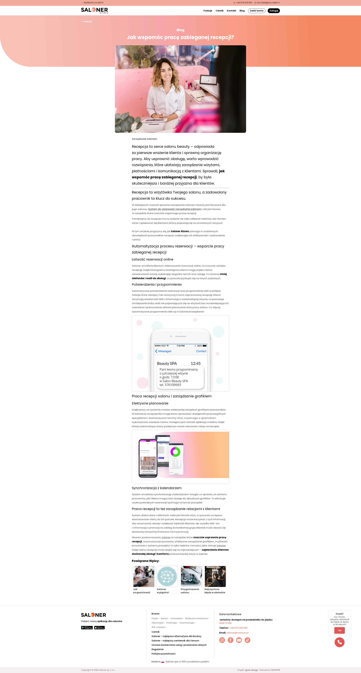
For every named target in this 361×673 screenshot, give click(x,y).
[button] (340, 642)
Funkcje (207, 11)
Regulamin (158, 649)
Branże (155, 614)
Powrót (88, 21)
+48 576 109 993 (244, 3)
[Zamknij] (351, 610)
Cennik (220, 11)
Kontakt (231, 11)
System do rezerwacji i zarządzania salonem (175, 209)
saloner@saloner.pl (268, 3)
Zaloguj (273, 10)
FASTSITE (275, 670)
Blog (242, 11)
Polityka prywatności (163, 654)
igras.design (251, 670)
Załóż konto (257, 10)
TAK (340, 630)
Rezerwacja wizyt (94, 3)
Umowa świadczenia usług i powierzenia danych (179, 645)
